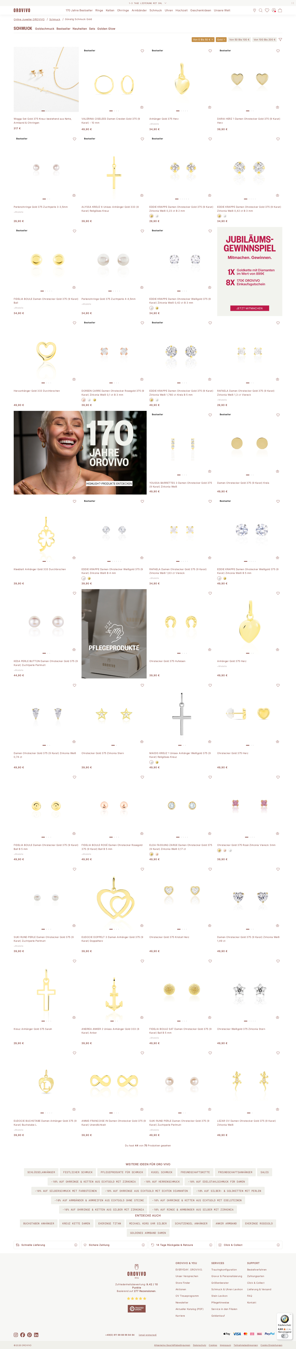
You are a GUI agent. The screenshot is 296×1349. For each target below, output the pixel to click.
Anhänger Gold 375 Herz (164, 118)
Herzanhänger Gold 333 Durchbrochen (37, 390)
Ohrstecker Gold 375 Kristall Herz (169, 937)
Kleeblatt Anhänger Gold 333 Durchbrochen (40, 569)
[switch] (284, 1336)
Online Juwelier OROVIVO (29, 19)
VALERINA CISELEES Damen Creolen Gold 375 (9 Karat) (111, 120)
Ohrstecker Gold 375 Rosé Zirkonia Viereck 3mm (246, 845)
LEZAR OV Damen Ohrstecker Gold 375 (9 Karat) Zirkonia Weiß (246, 1122)
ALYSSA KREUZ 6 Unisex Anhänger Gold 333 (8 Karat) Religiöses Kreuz (110, 208)
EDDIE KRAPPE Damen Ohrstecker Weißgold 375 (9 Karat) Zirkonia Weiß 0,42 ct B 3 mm (180, 300)
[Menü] (290, 1315)
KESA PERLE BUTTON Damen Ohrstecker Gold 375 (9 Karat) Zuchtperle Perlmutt (46, 663)
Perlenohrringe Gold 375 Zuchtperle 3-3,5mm (41, 206)
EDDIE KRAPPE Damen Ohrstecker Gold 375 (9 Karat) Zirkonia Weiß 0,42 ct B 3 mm (249, 208)
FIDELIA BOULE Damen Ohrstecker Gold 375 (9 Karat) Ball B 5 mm (46, 847)
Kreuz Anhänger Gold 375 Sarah (33, 1028)
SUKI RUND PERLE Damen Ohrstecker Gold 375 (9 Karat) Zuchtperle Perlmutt (44, 939)
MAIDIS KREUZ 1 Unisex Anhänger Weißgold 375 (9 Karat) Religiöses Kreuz (180, 755)
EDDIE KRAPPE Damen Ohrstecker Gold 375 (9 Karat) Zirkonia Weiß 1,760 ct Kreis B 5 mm (181, 392)
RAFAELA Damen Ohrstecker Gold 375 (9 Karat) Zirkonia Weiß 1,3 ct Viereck (246, 392)
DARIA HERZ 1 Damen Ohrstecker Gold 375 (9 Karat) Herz (248, 120)
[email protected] (148, 1335)
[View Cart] (280, 10)
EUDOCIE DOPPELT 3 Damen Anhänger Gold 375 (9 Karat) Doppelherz (112, 939)
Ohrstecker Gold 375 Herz (232, 753)
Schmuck (54, 19)
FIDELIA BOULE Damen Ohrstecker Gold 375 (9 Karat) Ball (46, 300)
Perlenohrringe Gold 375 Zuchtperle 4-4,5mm (108, 298)
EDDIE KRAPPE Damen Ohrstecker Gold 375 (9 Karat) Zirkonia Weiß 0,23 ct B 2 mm (181, 208)
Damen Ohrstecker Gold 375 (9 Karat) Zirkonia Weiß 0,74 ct (45, 755)
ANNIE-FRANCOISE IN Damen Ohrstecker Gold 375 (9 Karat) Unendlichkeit (114, 1122)
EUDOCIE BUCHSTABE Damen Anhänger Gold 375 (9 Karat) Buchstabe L (45, 1122)
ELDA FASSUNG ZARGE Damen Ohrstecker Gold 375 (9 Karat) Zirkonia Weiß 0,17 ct (180, 847)
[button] (280, 39)
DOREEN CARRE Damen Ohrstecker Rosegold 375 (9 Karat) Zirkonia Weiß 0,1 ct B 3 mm (113, 392)
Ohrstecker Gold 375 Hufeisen (167, 661)
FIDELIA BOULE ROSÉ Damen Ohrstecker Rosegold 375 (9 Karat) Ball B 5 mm (112, 847)
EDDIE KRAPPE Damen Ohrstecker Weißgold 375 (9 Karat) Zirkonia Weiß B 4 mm (112, 571)
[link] (239, 39)
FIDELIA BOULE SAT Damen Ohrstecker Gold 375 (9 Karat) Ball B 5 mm (180, 1030)
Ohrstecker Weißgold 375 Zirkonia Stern (241, 1028)
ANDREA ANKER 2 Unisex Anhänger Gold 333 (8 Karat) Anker (110, 1030)
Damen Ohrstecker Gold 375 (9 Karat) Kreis (243, 482)
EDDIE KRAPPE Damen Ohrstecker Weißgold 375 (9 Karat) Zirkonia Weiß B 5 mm (248, 571)
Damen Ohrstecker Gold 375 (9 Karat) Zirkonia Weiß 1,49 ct (248, 939)
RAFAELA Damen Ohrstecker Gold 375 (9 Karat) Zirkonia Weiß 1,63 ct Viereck (178, 571)
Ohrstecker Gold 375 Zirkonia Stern (103, 753)
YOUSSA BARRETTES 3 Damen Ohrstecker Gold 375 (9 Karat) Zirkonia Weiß (180, 484)
